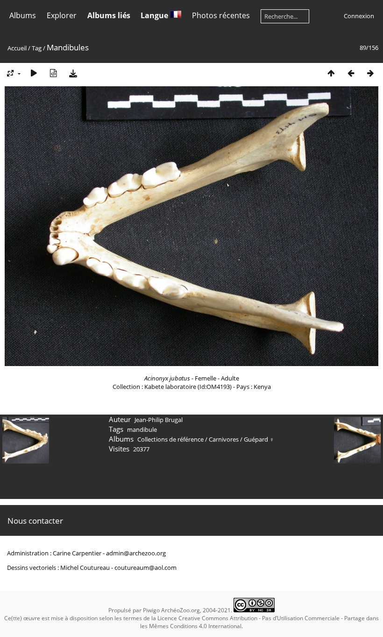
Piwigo (151, 610)
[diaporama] (33, 73)
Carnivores (224, 439)
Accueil (17, 48)
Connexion (359, 16)
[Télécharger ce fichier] (73, 73)
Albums (22, 15)
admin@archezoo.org (136, 553)
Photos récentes (221, 15)
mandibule (142, 429)
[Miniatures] (331, 73)
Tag (37, 48)
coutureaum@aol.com (145, 567)
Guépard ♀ (259, 439)
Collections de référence (170, 439)
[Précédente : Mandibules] (351, 73)
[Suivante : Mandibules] (370, 73)
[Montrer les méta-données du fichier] (53, 73)
